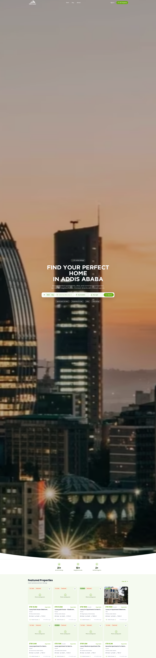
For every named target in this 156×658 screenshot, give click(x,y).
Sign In (112, 2)
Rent (67, 2)
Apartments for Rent (62, 301)
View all (124, 581)
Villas (87, 301)
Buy (73, 2)
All (44, 295)
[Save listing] (49, 589)
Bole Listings (96, 301)
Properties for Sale (77, 301)
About (79, 2)
